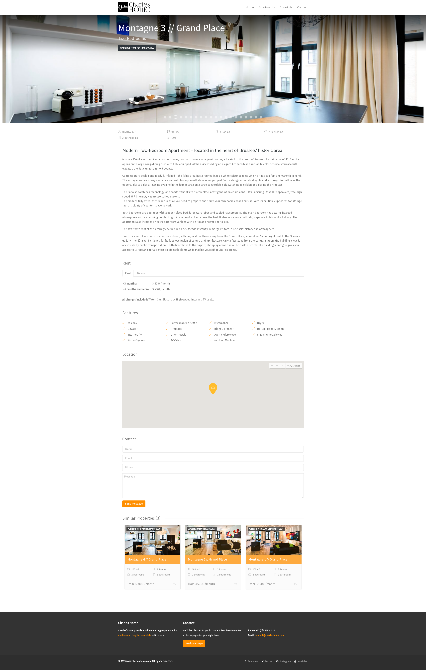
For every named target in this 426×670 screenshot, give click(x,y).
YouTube (302, 661)
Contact (302, 7)
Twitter (268, 661)
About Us (286, 7)
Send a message (194, 643)
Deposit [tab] (141, 273)
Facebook (252, 661)
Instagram (285, 661)
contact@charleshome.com (269, 635)
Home (250, 7)
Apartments (267, 7)
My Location (294, 366)
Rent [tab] (128, 273)
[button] (213, 389)
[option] (213, 69)
